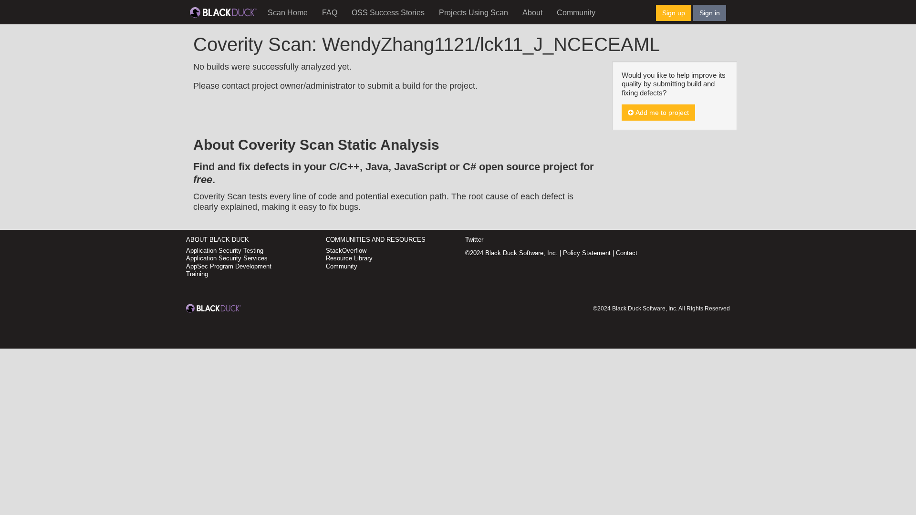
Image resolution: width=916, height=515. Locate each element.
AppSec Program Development (228, 266)
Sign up (673, 13)
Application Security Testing (224, 250)
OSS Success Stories (388, 13)
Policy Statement (587, 253)
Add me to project (661, 112)
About (532, 13)
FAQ (329, 13)
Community (576, 13)
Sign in (709, 13)
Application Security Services (227, 258)
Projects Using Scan (473, 13)
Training (197, 274)
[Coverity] (223, 12)
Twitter (474, 239)
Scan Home (288, 13)
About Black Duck (217, 239)
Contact (626, 253)
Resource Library (349, 258)
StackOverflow (346, 250)
